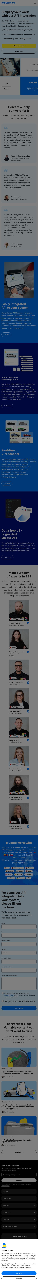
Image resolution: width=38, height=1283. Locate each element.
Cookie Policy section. (25, 1267)
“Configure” (12, 1264)
